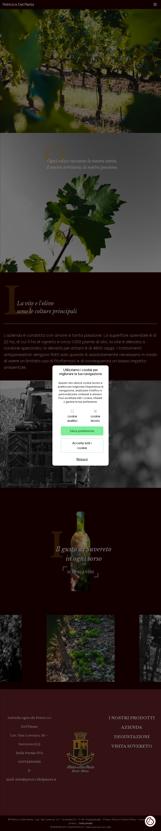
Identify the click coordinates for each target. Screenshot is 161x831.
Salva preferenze (82, 431)
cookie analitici (72, 418)
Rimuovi (82, 459)
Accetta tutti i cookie (82, 445)
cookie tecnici (95, 418)
